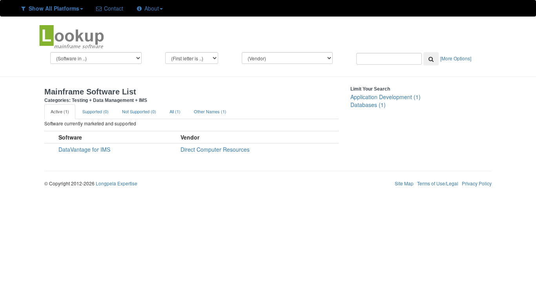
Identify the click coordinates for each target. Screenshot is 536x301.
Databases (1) (368, 105)
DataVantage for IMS (84, 149)
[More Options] (455, 58)
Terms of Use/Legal (437, 183)
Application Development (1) (385, 97)
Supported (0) (95, 111)
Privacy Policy (477, 183)
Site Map (404, 183)
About (151, 8)
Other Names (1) (210, 111)
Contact (112, 8)
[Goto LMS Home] (71, 36)
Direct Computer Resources (215, 149)
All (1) (175, 111)
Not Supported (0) (139, 111)
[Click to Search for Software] (431, 58)
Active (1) (60, 111)
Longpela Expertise (116, 183)
